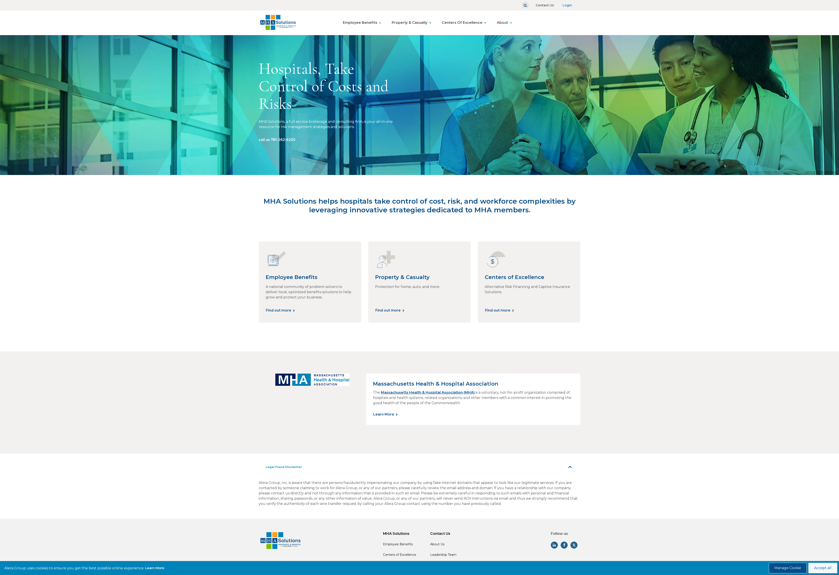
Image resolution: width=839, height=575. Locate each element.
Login (567, 5)
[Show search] (525, 5)
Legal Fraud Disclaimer (284, 467)
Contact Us (545, 5)
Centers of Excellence (399, 555)
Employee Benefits (360, 23)
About (502, 23)
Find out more (278, 310)
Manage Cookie (787, 568)
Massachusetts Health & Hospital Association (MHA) (428, 392)
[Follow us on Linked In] (554, 545)
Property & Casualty (409, 23)
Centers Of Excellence (462, 23)
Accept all (823, 568)
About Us (437, 544)
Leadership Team (443, 555)
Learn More (383, 414)
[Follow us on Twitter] (573, 545)
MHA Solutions (396, 534)
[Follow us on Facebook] (564, 545)
